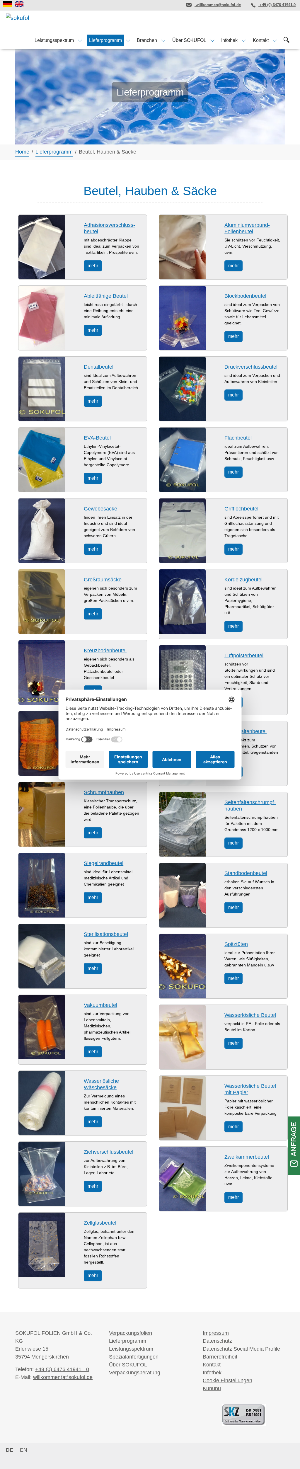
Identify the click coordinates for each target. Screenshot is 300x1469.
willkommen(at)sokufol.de (63, 1377)
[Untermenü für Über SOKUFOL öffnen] (212, 40)
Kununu (212, 1388)
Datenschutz (217, 1341)
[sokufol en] (19, 4)
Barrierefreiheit (220, 1357)
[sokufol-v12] (26, 22)
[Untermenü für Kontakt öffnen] (274, 40)
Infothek (212, 1373)
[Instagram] (157, 5)
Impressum (216, 1333)
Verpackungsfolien (130, 1333)
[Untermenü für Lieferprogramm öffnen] (128, 40)
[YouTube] (173, 5)
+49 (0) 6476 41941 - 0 (62, 1369)
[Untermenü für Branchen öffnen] (163, 40)
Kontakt (212, 1365)
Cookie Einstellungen (227, 1380)
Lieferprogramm (127, 1341)
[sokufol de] (7, 4)
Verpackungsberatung (134, 1373)
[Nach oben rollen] (286, 1455)
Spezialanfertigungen (133, 1357)
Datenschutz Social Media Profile (241, 1349)
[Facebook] (141, 5)
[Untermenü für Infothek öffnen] (243, 40)
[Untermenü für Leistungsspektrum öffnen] (80, 40)
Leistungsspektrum (131, 1349)
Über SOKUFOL (128, 1365)
